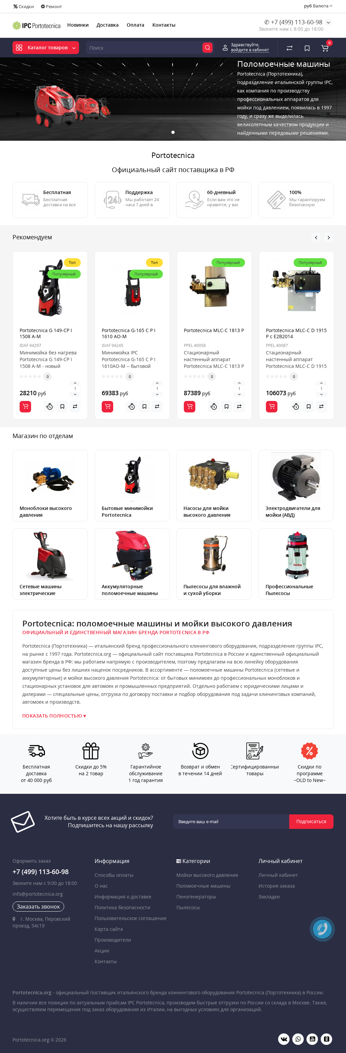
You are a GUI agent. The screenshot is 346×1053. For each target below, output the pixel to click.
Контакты (163, 25)
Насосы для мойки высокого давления (206, 511)
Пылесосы (188, 907)
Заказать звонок (38, 906)
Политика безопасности (122, 907)
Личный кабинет (278, 875)
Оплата (135, 25)
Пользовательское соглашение (131, 918)
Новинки (78, 25)
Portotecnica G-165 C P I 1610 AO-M (128, 333)
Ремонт (53, 6)
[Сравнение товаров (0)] (289, 47)
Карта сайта (109, 929)
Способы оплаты (114, 875)
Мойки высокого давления (207, 875)
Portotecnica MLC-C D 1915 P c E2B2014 (296, 333)
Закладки (269, 896)
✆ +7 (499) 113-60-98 (293, 22)
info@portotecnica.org (38, 894)
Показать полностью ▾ (54, 716)
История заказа (276, 886)
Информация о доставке (123, 896)
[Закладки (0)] (307, 47)
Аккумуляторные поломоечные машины (130, 589)
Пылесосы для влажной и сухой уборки (212, 589)
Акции (102, 950)
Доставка (108, 25)
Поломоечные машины (203, 886)
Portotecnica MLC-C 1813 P (214, 330)
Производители (113, 940)
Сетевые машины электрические (40, 589)
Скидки (26, 6)
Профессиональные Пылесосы (289, 589)
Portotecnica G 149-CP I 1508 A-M (46, 333)
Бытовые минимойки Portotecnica (127, 511)
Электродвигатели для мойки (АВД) (293, 511)
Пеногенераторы (196, 896)
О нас (101, 886)
